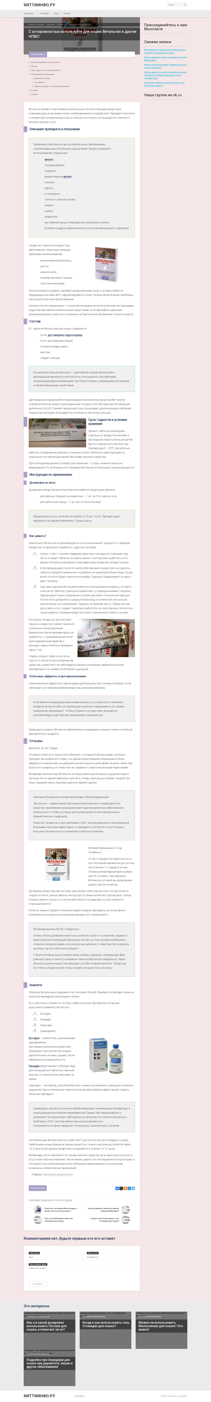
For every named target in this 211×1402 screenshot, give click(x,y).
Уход (56, 13)
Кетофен (34, 1038)
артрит (67, 176)
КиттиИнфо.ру (39, 5)
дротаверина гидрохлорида (65, 334)
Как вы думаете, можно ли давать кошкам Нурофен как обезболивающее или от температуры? (165, 75)
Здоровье (28, 13)
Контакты (79, 1396)
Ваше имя (34, 1253)
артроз (49, 159)
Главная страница (36, 24)
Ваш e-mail (92, 1253)
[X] (121, 1188)
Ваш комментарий (38, 1264)
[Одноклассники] (125, 1188)
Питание (44, 13)
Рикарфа (34, 1066)
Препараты (62, 24)
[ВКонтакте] (117, 1188)
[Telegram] (133, 1188)
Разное (67, 13)
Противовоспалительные (79, 24)
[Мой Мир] (129, 1188)
